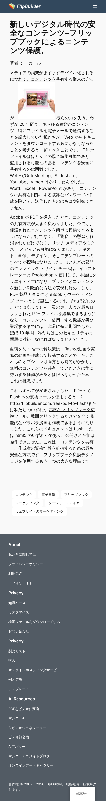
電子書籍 (48, 494)
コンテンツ (24, 494)
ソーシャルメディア (63, 503)
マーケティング (27, 503)
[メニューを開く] (95, 6)
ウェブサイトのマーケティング (39, 511)
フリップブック (76, 494)
